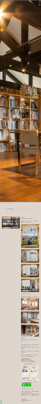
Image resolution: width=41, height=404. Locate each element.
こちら (34, 351)
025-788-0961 (24, 401)
